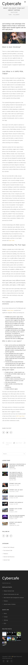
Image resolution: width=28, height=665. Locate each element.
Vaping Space (10, 310)
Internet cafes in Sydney (10, 604)
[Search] (24, 453)
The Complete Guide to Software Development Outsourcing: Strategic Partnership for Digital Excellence (16, 475)
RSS (5, 623)
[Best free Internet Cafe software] (9, 634)
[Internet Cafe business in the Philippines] (4, 644)
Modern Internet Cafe (9, 591)
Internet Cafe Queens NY (16, 502)
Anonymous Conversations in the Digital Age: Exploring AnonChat (17, 466)
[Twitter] (7, 432)
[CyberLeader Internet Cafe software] (4, 634)
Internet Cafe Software (8, 547)
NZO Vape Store (20, 416)
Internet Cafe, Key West (16, 489)
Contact (6, 616)
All (12, 656)
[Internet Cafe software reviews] (9, 639)
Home (10, 14)
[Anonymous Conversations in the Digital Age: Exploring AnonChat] (14, 634)
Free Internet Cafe (7, 550)
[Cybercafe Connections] (11, 3)
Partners (6, 601)
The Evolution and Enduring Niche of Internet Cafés (17, 516)
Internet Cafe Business (8, 556)
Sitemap (6, 620)
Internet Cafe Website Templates (15, 523)
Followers (16, 14)
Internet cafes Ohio (15, 483)
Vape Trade (11, 240)
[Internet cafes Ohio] (4, 639)
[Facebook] (3, 432)
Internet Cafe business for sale (11, 594)
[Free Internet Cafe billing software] (14, 639)
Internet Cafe (6, 560)
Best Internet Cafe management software (14, 597)
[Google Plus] (11, 432)
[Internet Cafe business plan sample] (19, 634)
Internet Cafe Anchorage (16, 496)
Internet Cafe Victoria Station (15, 509)
